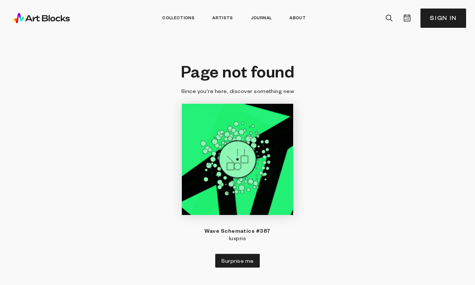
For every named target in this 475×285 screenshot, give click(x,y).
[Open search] (389, 18)
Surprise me (237, 260)
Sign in (443, 18)
